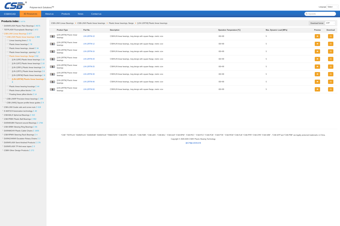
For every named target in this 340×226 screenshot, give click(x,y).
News (80, 14)
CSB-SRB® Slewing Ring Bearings (18, 127)
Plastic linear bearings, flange (21, 56)
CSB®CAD (10, 14)
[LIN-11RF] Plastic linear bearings (26, 59)
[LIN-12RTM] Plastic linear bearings (28, 79)
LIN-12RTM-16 (89, 51)
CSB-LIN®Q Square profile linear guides (23, 103)
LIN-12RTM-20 (89, 59)
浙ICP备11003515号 (193, 143)
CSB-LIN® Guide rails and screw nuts (19, 107)
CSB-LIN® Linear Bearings (15, 34)
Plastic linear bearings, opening (22, 52)
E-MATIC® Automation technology (18, 111)
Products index (10, 21)
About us (49, 14)
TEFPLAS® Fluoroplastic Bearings (18, 30)
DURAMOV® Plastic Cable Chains (18, 131)
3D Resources (30, 14)
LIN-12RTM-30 (89, 74)
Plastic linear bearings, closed (21, 48)
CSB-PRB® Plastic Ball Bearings (17, 119)
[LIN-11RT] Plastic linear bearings (26, 63)
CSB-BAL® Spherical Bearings (16, 115)
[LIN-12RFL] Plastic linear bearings (26, 67)
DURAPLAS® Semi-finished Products (19, 142)
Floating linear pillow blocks (20, 94)
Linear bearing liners (18, 40)
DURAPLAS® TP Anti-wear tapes (18, 146)
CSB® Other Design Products (16, 150)
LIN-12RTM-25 (89, 67)
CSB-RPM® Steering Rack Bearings (19, 135)
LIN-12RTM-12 (89, 44)
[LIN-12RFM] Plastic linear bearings (27, 75)
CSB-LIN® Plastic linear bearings (20, 37)
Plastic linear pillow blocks (20, 90)
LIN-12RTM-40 (89, 82)
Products (65, 14)
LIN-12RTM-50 (89, 89)
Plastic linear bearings (18, 44)
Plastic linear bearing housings (22, 86)
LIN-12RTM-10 (89, 36)
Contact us (96, 14)
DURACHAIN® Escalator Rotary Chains (20, 138)
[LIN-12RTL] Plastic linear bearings (26, 71)
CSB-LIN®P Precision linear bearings (22, 99)
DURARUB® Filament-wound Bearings (20, 123)
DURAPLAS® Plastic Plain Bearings (19, 26)
